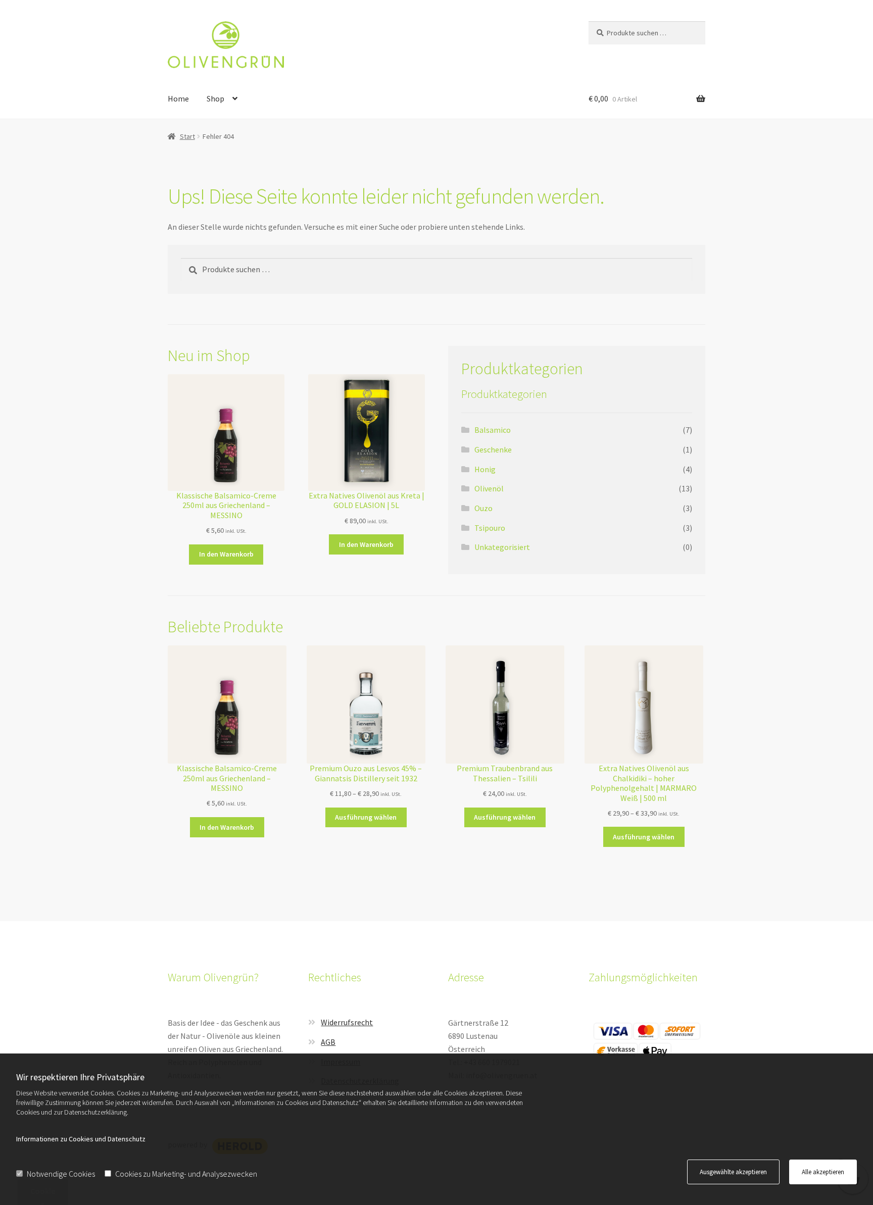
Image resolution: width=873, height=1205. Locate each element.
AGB (328, 1042)
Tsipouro (489, 528)
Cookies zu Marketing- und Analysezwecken (186, 1174)
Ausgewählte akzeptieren (733, 1172)
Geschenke (493, 449)
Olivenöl (489, 488)
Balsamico (492, 430)
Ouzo (483, 508)
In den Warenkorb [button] (226, 554)
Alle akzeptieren (823, 1172)
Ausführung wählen (366, 817)
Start (187, 136)
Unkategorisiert (502, 547)
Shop (215, 98)
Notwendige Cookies (61, 1174)
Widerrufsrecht (347, 1022)
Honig (485, 469)
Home (178, 98)
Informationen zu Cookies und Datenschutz (81, 1138)
